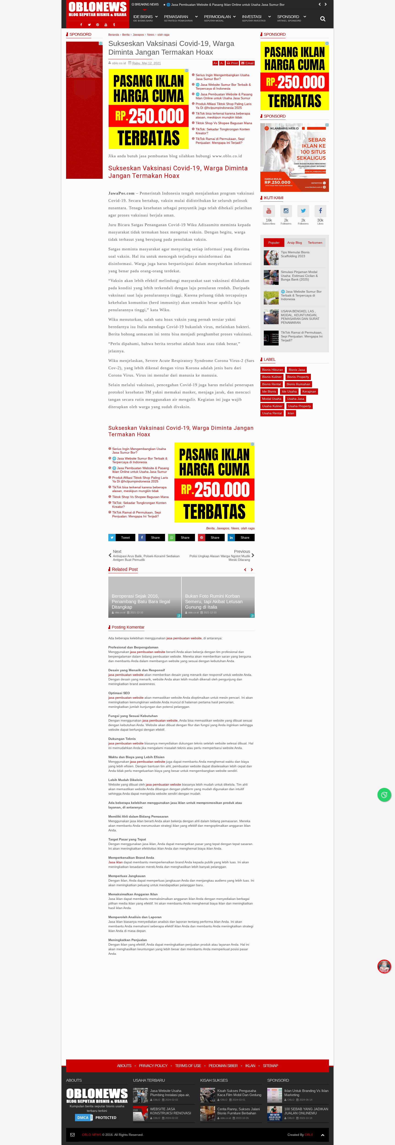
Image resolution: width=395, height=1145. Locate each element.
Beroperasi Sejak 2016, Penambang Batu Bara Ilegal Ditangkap (141, 602)
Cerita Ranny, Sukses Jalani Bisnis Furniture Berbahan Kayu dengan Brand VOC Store (238, 1115)
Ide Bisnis (269, 391)
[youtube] (105, 24)
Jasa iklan (116, 862)
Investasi (254, 18)
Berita (210, 528)
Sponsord (289, 18)
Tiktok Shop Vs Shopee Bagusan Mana (224, 123)
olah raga (248, 528)
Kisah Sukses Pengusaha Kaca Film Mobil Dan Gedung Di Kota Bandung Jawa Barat (239, 1095)
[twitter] (89, 24)
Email (250, 63)
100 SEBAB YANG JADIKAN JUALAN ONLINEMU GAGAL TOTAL (306, 1113)
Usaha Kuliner (272, 406)
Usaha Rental (272, 413)
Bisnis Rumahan (298, 384)
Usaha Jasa (295, 399)
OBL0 (309, 1135)
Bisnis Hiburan (272, 370)
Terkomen (315, 242)
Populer (274, 242)
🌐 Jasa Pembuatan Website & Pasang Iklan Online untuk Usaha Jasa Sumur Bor (225, 4)
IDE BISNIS (143, 18)
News (235, 528)
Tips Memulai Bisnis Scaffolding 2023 (295, 254)
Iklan (250, 1066)
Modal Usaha (271, 399)
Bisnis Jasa (297, 370)
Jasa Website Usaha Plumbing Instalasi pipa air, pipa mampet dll (170, 1095)
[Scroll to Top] (322, 1135)
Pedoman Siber (223, 1066)
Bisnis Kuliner (272, 377)
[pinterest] (97, 24)
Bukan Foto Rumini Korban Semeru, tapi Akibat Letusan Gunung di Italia (214, 602)
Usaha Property (299, 406)
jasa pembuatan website (184, 638)
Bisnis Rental (271, 384)
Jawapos (222, 528)
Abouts (124, 1066)
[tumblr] (114, 24)
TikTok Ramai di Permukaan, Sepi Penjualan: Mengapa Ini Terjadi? (220, 140)
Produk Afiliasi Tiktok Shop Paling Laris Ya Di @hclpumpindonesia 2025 (223, 106)
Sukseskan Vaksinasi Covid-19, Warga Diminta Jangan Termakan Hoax (178, 172)
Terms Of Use (188, 1066)
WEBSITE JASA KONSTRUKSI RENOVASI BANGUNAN (170, 1113)
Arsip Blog (294, 242)
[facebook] (81, 24)
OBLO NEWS (91, 1135)
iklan (291, 413)
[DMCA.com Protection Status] (97, 1117)
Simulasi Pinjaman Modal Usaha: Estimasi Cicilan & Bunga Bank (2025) (299, 275)
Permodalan (217, 18)
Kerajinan (309, 391)
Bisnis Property (298, 377)
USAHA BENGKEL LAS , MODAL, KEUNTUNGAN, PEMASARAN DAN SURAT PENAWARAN (300, 316)
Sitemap (270, 1066)
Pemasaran (178, 18)
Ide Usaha (289, 391)
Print (234, 63)
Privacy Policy (153, 1066)
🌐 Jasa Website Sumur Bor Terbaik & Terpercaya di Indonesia (223, 86)
